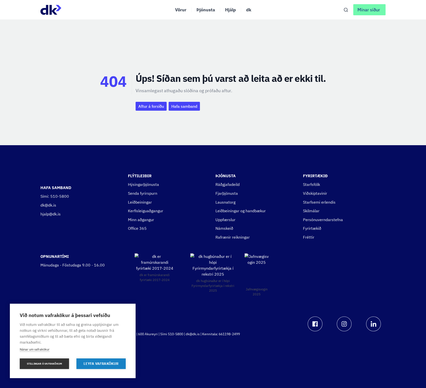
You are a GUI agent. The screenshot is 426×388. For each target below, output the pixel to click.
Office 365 (137, 228)
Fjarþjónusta (226, 193)
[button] (369, 9)
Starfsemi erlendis (319, 202)
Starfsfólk (311, 184)
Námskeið (224, 228)
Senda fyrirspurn (142, 193)
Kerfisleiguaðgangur (145, 210)
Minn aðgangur (141, 219)
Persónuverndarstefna (323, 219)
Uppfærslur (225, 219)
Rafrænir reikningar (232, 237)
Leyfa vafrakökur (101, 363)
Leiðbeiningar (140, 202)
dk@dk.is (48, 205)
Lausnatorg (225, 202)
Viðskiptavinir (315, 193)
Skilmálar (311, 210)
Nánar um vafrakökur (35, 349)
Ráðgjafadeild (227, 184)
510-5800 (59, 196)
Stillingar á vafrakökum (44, 363)
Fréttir (308, 237)
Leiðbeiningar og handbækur (240, 210)
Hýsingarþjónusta (143, 184)
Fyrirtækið (312, 228)
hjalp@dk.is (50, 214)
